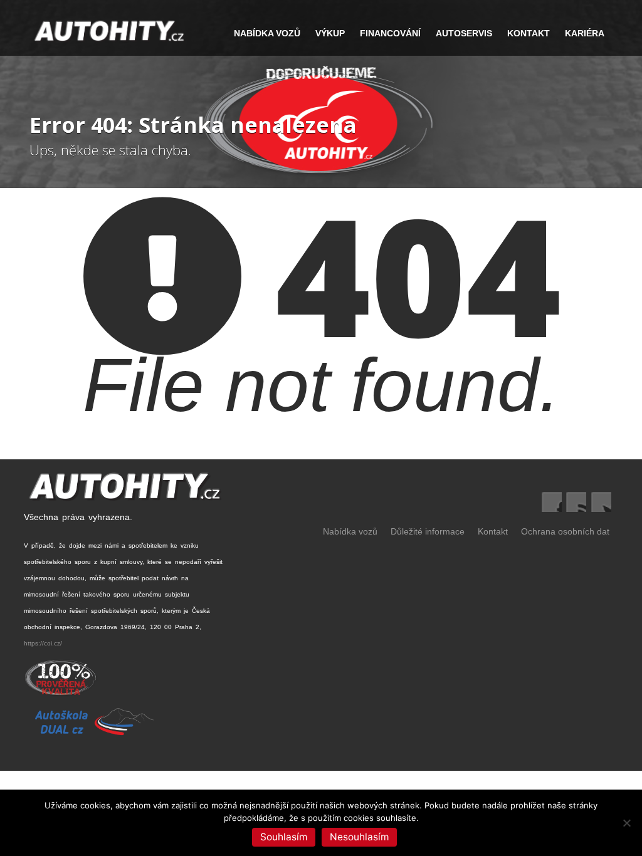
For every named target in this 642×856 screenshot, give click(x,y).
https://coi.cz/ (43, 643)
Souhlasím (283, 837)
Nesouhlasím (359, 837)
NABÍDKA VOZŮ (267, 33)
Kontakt (528, 33)
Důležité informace (428, 531)
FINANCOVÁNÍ (390, 33)
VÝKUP (330, 33)
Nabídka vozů (350, 531)
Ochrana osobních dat (565, 531)
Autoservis (464, 33)
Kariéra (584, 33)
